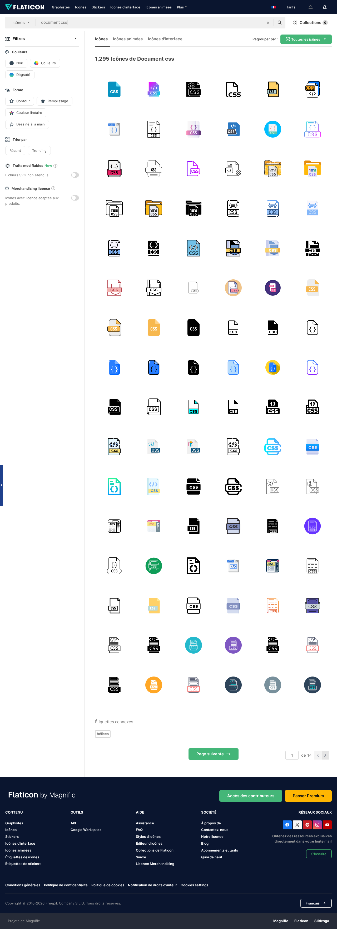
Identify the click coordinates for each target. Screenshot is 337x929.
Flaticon (301, 921)
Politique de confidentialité (66, 885)
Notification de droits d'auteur (152, 885)
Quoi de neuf (211, 857)
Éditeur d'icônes (149, 843)
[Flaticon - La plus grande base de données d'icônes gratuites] (24, 7)
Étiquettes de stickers (23, 864)
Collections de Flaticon (155, 850)
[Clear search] (268, 22)
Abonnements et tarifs (219, 850)
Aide (140, 812)
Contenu (14, 812)
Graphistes (61, 7)
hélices (103, 734)
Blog (205, 843)
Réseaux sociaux (315, 812)
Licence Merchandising (155, 864)
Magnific (280, 921)
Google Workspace (86, 830)
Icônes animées (159, 7)
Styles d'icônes (148, 836)
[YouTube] (327, 824)
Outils (77, 812)
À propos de (211, 823)
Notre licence (212, 836)
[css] (114, 89)
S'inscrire (318, 854)
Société (208, 812)
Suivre (141, 857)
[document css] (233, 169)
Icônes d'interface (125, 7)
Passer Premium (308, 795)
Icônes (80, 7)
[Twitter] (297, 824)
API (73, 823)
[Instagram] (317, 824)
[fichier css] (193, 89)
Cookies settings (194, 885)
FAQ (139, 830)
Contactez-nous (214, 830)
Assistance (145, 823)
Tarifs (290, 7)
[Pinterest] (307, 824)
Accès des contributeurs (250, 795)
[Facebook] (287, 824)
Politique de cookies (107, 885)
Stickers (98, 7)
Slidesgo (321, 921)
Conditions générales (22, 885)
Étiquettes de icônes (22, 857)
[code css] (114, 645)
